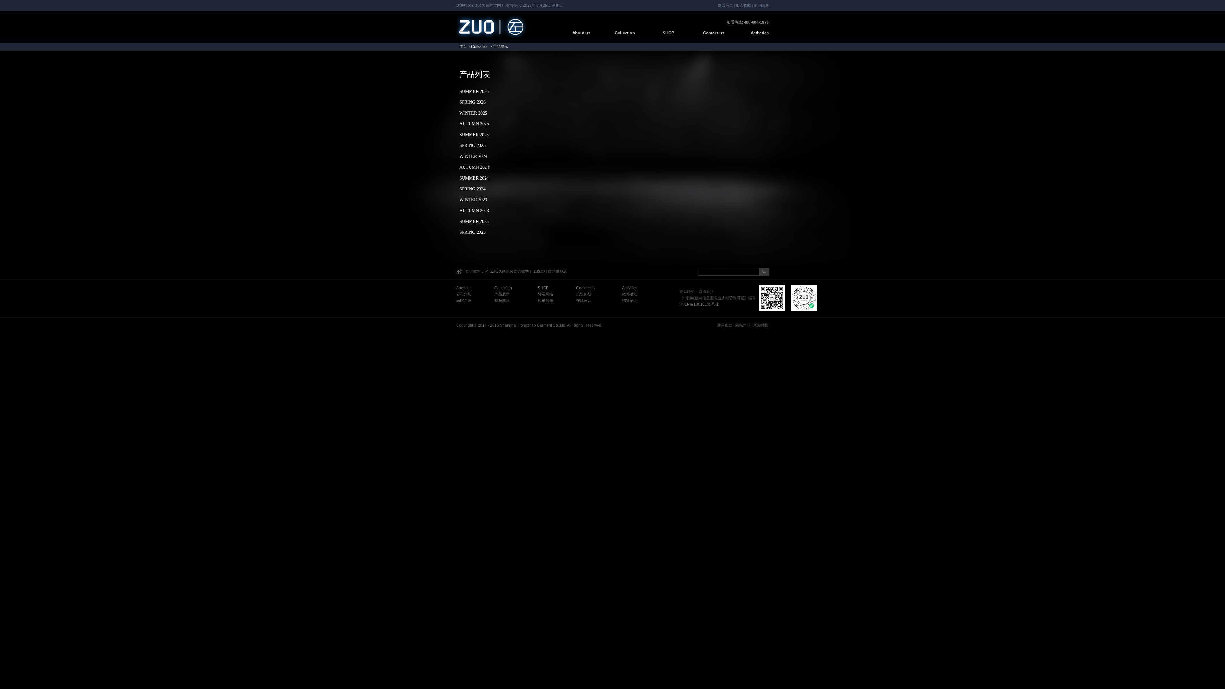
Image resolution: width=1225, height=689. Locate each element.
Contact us (713, 33)
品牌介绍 (463, 300)
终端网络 (545, 294)
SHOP (671, 33)
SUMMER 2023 (474, 221)
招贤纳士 (629, 300)
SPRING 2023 (472, 232)
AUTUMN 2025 (474, 124)
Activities (760, 33)
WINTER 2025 (473, 113)
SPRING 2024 (472, 189)
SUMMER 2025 (474, 134)
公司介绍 (463, 294)
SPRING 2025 (472, 145)
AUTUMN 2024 (474, 167)
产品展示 (502, 294)
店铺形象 (545, 300)
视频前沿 (502, 300)
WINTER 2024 (473, 156)
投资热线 (583, 294)
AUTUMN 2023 (474, 210)
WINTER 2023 (473, 199)
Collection (625, 33)
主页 (463, 46)
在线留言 (583, 300)
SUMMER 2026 (474, 91)
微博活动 (629, 294)
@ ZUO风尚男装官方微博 (507, 271)
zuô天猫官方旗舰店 (550, 271)
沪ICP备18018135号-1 (699, 304)
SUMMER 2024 (474, 178)
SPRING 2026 (472, 102)
